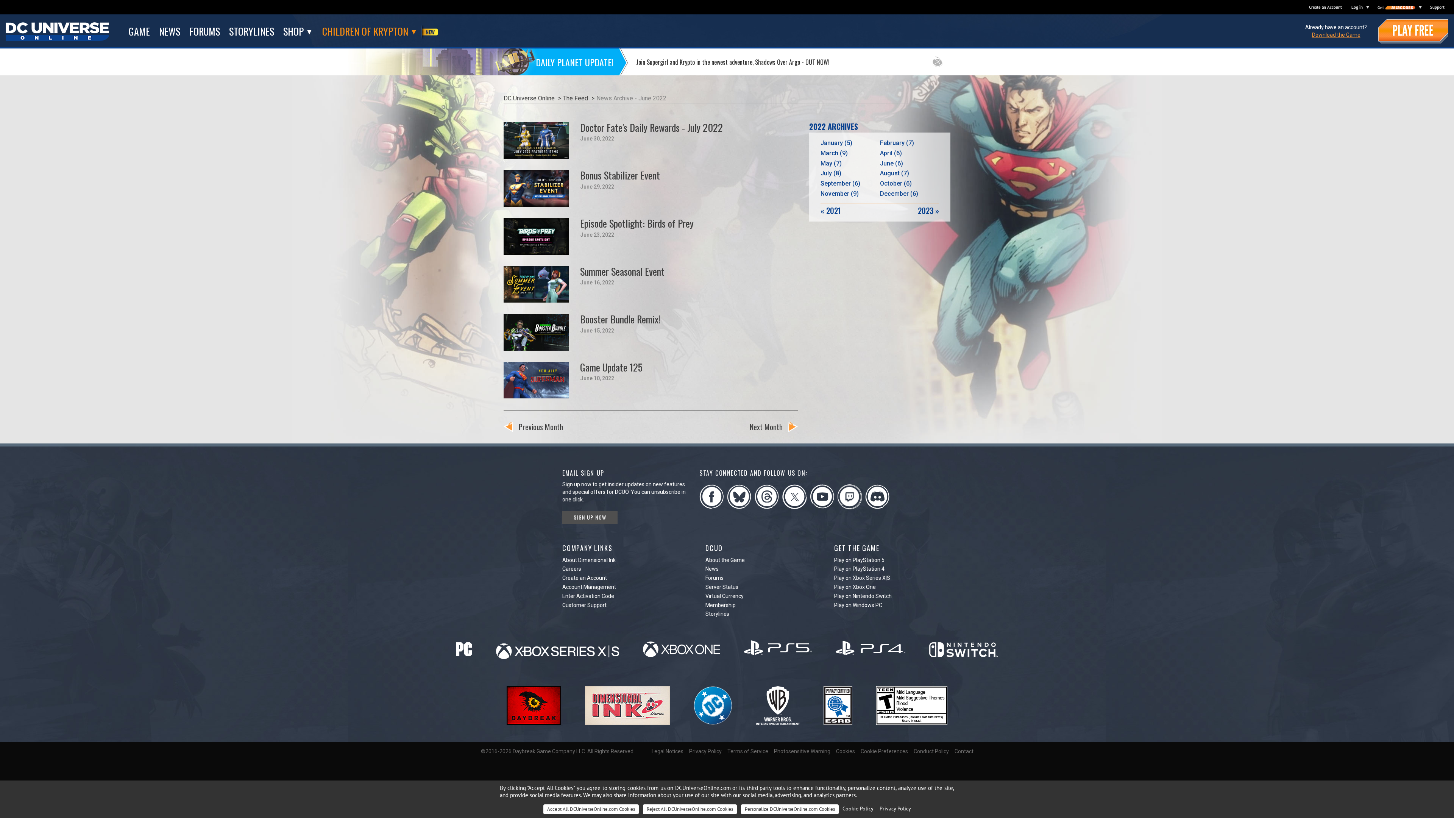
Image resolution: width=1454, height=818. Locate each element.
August (894, 173)
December (899, 193)
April (891, 153)
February (897, 143)
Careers (571, 569)
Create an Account (1325, 7)
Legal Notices (667, 751)
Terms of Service (747, 751)
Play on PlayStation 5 (859, 560)
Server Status (721, 587)
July (831, 173)
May (831, 163)
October (896, 183)
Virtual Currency (724, 596)
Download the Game (1336, 35)
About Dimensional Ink (589, 560)
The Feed (575, 98)
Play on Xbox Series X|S (862, 578)
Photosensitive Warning (802, 751)
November (840, 193)
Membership (720, 605)
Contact (964, 751)
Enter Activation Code (588, 596)
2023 (928, 210)
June (891, 163)
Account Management (589, 587)
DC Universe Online (529, 98)
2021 (831, 210)
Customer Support (584, 605)
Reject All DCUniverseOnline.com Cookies (690, 809)
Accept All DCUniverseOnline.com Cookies (591, 809)
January (836, 143)
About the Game (725, 560)
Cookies (845, 751)
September (840, 183)
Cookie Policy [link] (858, 808)
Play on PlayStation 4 (859, 569)
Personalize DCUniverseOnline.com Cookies (790, 809)
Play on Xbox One (855, 587)
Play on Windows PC (858, 605)
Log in (1357, 7)
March (834, 153)
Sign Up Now (590, 517)
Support (1437, 7)
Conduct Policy (931, 751)
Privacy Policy (705, 751)
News (712, 569)
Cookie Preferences (884, 751)
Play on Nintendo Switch (863, 596)
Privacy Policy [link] (895, 808)
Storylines (717, 614)
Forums (714, 578)
